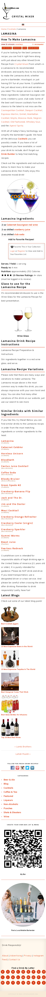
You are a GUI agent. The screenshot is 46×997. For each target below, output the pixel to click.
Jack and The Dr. (11, 497)
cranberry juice (22, 229)
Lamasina (7, 441)
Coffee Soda (8, 472)
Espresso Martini (9, 114)
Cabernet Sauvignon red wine (22, 224)
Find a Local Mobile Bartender (23, 930)
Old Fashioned (17, 121)
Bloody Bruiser (10, 479)
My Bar (23, 874)
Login (12, 251)
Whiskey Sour (33, 121)
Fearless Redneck (12, 548)
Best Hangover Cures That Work (14, 692)
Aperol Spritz (16, 125)
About (5, 955)
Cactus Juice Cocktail (15, 466)
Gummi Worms (10, 535)
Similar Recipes (33, 48)
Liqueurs (8, 800)
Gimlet (22, 114)
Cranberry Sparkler (13, 529)
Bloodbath (7, 459)
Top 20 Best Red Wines (11, 737)
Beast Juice (8, 542)
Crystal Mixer (21, 64)
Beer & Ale (9, 779)
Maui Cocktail (10, 510)
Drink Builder (8, 154)
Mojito (13, 118)
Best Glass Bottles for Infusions (14, 715)
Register (21, 251)
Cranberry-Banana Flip (15, 491)
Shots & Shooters (12, 812)
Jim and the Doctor (13, 504)
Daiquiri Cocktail (33, 110)
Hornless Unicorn (12, 453)
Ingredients (17, 48)
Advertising (16, 955)
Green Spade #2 (11, 485)
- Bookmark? (38, 44)
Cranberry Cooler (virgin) (17, 523)
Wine (6, 816)
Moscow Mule (25, 118)
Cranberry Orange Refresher (19, 516)
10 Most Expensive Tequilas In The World (18, 669)
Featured (8, 796)
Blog (6, 783)
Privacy (27, 955)
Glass (25, 48)
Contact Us (14, 959)
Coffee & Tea (10, 792)
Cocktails (19, 44)
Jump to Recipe (6, 48)
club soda (19, 234)
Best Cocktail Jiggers (10, 624)
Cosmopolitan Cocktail (12, 110)
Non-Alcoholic (11, 804)
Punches (8, 808)
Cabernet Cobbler (12, 447)
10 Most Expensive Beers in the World (16, 646)
